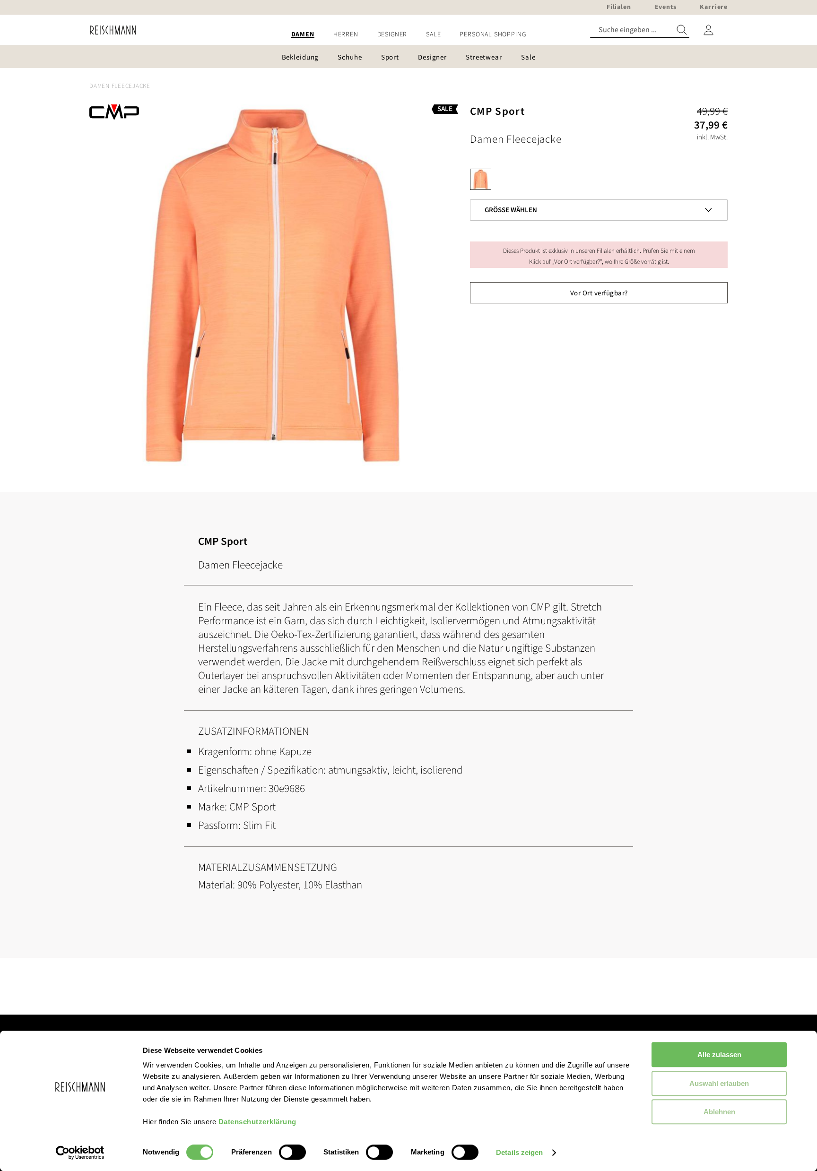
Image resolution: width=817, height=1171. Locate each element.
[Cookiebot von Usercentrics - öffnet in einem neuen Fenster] (80, 1152)
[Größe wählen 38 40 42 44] (599, 195)
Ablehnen (719, 1112)
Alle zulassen (719, 1054)
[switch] (292, 1153)
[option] (480, 179)
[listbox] (599, 182)
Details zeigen (519, 1152)
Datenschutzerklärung (257, 1122)
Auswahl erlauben (719, 1083)
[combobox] (639, 30)
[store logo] (109, 30)
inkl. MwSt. (712, 137)
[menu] (408, 34)
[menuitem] (303, 34)
